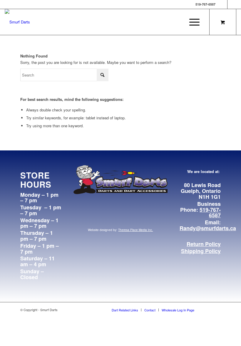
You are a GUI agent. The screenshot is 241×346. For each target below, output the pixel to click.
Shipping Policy (201, 251)
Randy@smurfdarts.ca (208, 228)
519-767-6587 (210, 212)
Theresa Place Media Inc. (135, 230)
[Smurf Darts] (17, 22)
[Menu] (193, 22)
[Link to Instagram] (231, 4)
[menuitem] (194, 22)
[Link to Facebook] (223, 4)
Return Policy (204, 244)
